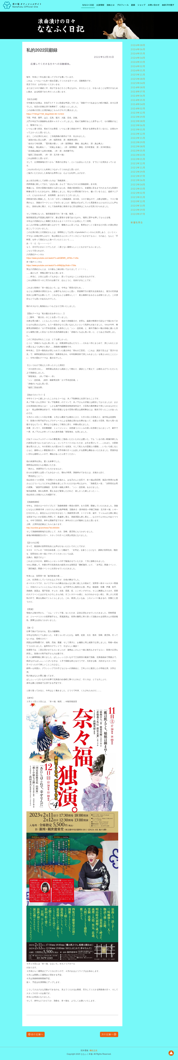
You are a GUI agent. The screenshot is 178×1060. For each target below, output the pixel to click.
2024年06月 (138, 96)
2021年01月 (138, 197)
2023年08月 (138, 121)
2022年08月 (138, 146)
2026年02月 (138, 66)
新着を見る (137, 222)
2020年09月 (138, 210)
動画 (133, 5)
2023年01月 (138, 129)
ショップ (141, 5)
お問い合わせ (154, 5)
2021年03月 (138, 189)
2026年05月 (138, 53)
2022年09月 (138, 142)
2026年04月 (138, 58)
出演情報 (100, 5)
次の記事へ (107, 1034)
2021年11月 (138, 167)
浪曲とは (110, 5)
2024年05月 (138, 100)
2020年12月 (138, 201)
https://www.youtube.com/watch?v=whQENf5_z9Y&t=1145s (52, 258)
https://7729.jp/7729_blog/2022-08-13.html (45, 113)
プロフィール (123, 5)
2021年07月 (138, 176)
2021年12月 (138, 163)
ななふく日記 (88, 5)
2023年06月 (138, 125)
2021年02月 (138, 193)
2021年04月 (138, 184)
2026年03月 (138, 62)
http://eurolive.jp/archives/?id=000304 (42, 527)
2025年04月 (138, 83)
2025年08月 (138, 79)
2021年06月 (138, 180)
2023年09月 (138, 117)
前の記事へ (37, 1034)
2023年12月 (138, 113)
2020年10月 (138, 205)
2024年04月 (138, 104)
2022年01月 (138, 159)
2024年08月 (138, 87)
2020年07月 (138, 214)
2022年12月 (138, 134)
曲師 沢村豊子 (168, 5)
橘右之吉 (93, 1050)
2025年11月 (138, 74)
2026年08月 (138, 45)
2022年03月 (138, 155)
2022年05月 (138, 150)
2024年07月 (138, 91)
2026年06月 (138, 49)
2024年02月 (138, 108)
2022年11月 (138, 138)
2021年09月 (138, 172)
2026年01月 (138, 70)
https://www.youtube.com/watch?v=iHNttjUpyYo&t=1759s (51, 265)
